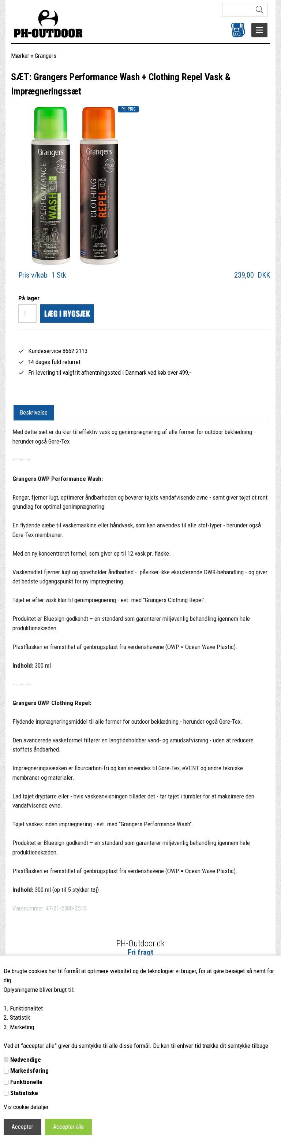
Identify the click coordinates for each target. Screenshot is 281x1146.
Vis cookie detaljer (26, 1106)
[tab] (34, 413)
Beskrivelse (34, 412)
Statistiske (24, 1093)
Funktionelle (26, 1082)
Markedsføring (29, 1070)
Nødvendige (25, 1059)
